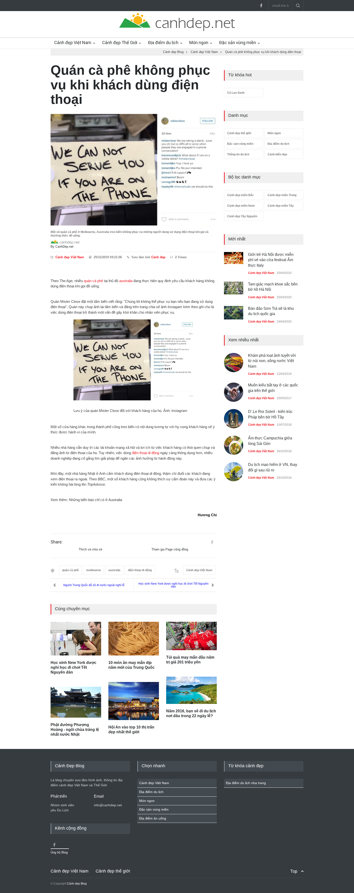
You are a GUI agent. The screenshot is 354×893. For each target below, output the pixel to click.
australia (125, 281)
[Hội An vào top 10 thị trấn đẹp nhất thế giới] (133, 701)
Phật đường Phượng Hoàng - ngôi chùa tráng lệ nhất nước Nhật (75, 729)
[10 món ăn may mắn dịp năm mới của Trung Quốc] (133, 638)
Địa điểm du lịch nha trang (246, 783)
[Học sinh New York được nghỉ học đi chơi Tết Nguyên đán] (76, 638)
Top (293, 871)
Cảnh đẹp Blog (77, 883)
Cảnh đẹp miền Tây (281, 205)
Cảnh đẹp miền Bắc (240, 195)
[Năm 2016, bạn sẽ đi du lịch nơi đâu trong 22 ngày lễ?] (191, 690)
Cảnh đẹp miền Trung (282, 195)
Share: (57, 542)
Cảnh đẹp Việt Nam (72, 42)
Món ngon (198, 42)
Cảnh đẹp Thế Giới (119, 42)
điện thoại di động (145, 453)
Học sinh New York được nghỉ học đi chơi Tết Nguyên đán (173, 585)
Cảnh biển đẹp (277, 154)
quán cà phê (93, 281)
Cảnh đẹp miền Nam (241, 205)
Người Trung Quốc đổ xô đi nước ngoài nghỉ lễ (94, 585)
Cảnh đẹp (158, 257)
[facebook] (261, 5)
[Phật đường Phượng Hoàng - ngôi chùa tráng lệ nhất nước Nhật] (76, 702)
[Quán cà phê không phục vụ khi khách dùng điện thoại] (134, 170)
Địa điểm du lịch (163, 42)
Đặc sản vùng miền (237, 42)
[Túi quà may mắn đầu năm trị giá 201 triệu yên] (191, 636)
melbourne (93, 570)
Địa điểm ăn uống (152, 818)
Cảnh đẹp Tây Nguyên (242, 216)
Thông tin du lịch (238, 154)
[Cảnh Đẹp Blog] (177, 30)
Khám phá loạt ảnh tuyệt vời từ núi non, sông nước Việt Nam (272, 360)
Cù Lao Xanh (235, 92)
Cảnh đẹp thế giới (239, 133)
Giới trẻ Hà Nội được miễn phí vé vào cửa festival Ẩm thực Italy (271, 259)
